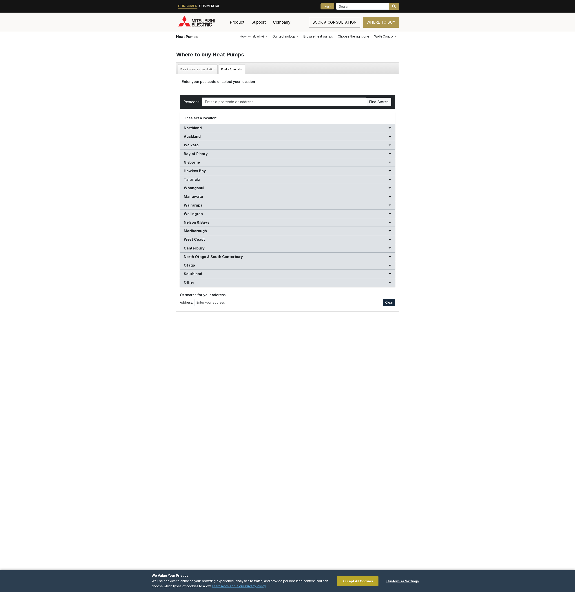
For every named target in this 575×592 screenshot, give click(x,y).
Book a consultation (334, 22)
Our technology (284, 36)
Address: (186, 302)
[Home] (202, 22)
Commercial (209, 6)
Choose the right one (353, 36)
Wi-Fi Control (384, 36)
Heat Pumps (187, 36)
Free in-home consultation (197, 69)
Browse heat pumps (318, 36)
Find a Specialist (232, 69)
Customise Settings (402, 581)
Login (327, 6)
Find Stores (379, 102)
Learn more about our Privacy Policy (239, 586)
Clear (389, 302)
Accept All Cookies (357, 581)
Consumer (187, 6)
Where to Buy (381, 22)
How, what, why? (252, 36)
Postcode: (192, 102)
